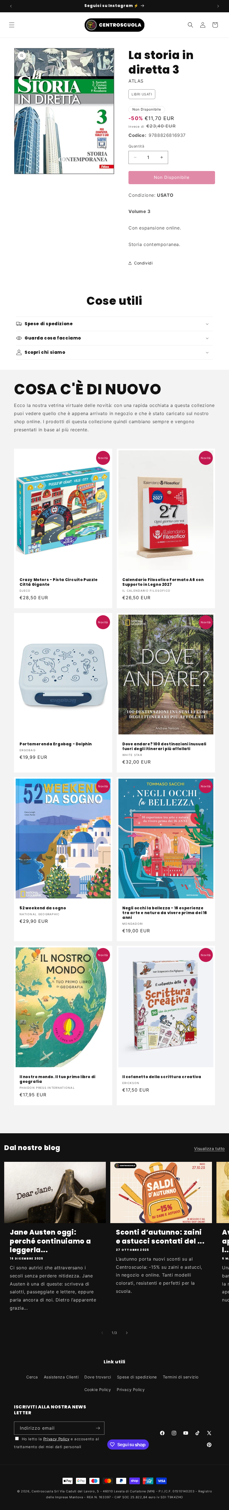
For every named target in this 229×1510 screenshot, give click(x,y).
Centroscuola (42, 1491)
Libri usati (142, 94)
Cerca (32, 1377)
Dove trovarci (97, 1377)
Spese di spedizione (137, 1377)
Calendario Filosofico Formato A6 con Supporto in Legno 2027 (163, 582)
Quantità (136, 146)
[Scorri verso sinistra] (102, 1333)
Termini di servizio (181, 1377)
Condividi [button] (143, 263)
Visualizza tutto (209, 1148)
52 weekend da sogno (43, 908)
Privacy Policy (131, 1389)
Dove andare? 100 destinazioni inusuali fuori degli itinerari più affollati (164, 747)
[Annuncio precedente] (11, 6)
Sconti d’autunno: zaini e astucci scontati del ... (160, 1236)
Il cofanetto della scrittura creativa (161, 1077)
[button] (12, 25)
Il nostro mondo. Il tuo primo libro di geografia (58, 1079)
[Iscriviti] (98, 1428)
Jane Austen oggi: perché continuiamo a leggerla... (50, 1241)
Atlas (136, 81)
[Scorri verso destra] (127, 1333)
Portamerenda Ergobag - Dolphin (56, 744)
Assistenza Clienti (61, 1377)
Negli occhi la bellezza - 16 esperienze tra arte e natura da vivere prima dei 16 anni (164, 913)
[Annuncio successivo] (218, 6)
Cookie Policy (97, 1389)
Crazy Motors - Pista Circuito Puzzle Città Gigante (59, 582)
